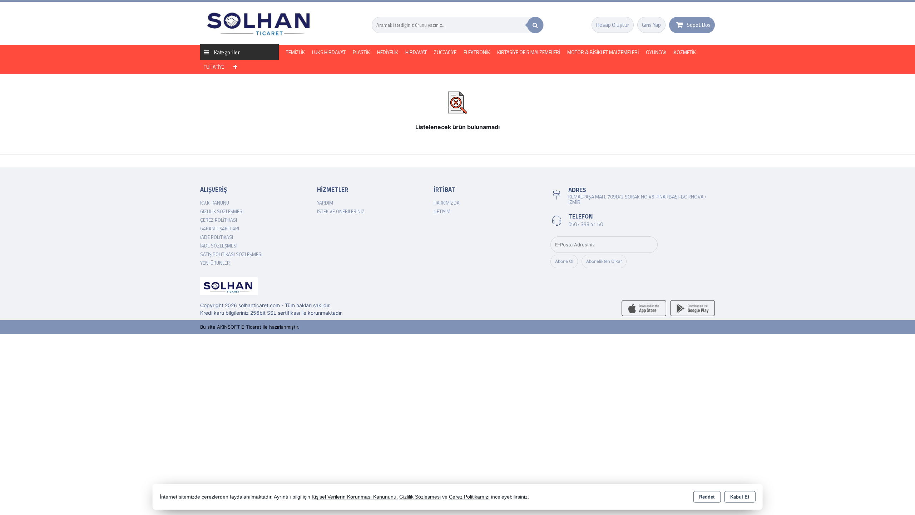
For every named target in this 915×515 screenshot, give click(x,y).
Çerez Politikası (218, 220)
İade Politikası (216, 237)
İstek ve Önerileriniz (341, 211)
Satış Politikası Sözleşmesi (231, 254)
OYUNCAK (656, 52)
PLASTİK (361, 52)
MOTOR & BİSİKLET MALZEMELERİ (603, 52)
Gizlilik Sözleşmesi (221, 211)
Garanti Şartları (219, 228)
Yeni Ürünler (215, 262)
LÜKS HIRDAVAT (329, 52)
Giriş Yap (651, 25)
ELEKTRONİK (477, 52)
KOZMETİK (685, 52)
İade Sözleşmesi (218, 245)
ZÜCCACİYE (445, 52)
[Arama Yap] (535, 25)
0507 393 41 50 (585, 224)
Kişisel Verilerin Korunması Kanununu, (355, 497)
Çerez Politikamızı (469, 497)
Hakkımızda (447, 202)
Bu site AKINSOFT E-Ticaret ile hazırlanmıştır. (250, 327)
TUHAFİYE (214, 66)
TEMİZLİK (295, 52)
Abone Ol (564, 261)
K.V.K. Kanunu (214, 202)
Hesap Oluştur (612, 25)
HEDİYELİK (387, 52)
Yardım (325, 202)
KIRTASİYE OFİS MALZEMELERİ (528, 52)
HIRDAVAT (416, 52)
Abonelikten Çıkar (604, 261)
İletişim (442, 211)
